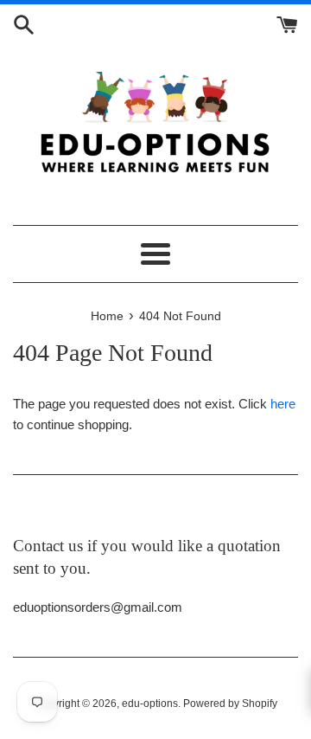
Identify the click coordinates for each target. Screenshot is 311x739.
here (282, 403)
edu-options (150, 703)
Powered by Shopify (230, 703)
